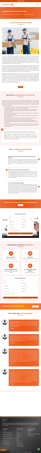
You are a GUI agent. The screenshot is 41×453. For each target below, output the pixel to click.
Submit (20, 233)
